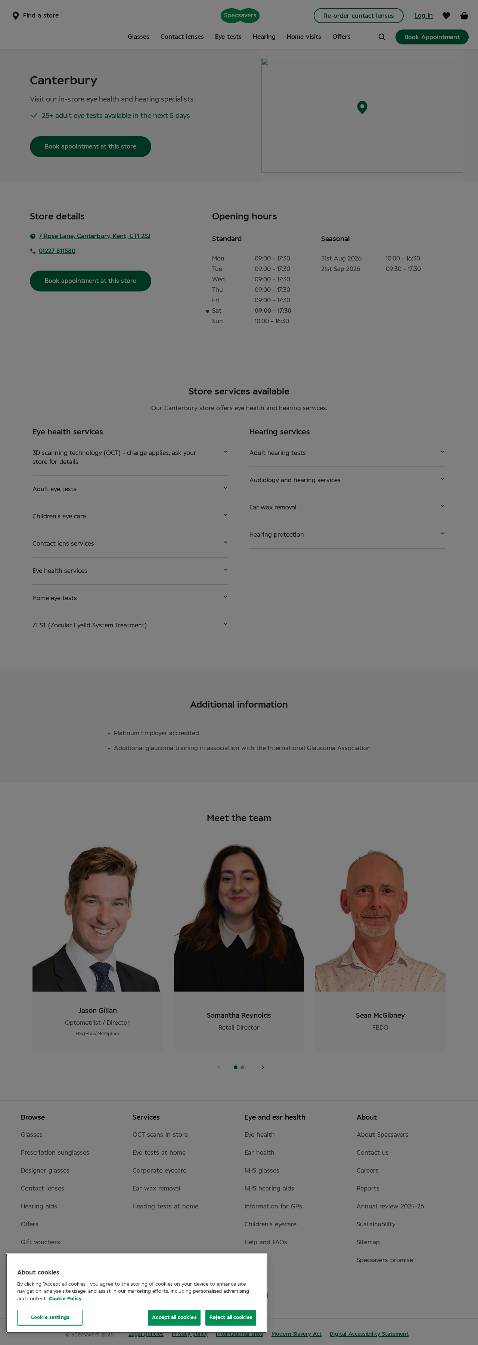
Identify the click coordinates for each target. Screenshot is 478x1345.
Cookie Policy (65, 1298)
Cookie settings (50, 1317)
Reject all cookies (230, 1317)
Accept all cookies (174, 1317)
